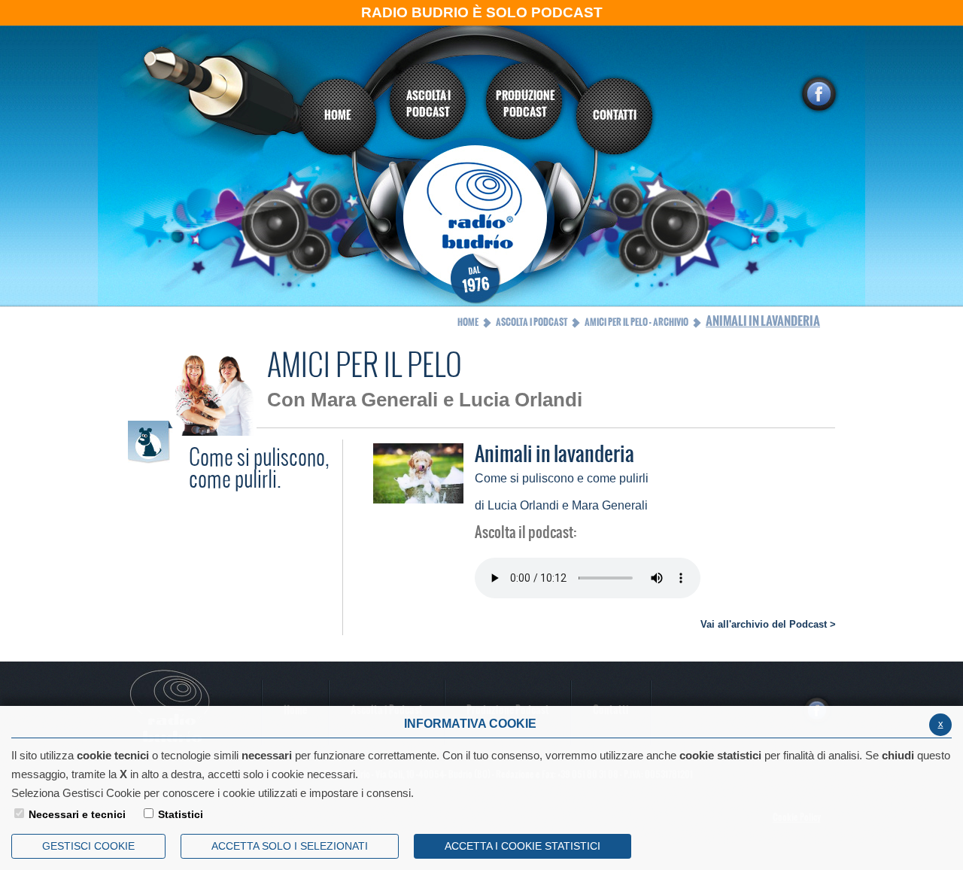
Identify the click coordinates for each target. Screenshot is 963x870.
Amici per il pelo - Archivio (636, 322)
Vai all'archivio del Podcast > (768, 624)
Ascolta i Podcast (531, 322)
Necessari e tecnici (77, 814)
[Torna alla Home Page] (482, 223)
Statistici (180, 814)
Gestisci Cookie (88, 846)
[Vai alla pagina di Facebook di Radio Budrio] (819, 94)
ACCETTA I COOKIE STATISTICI (522, 846)
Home (467, 322)
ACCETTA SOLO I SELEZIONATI (289, 846)
